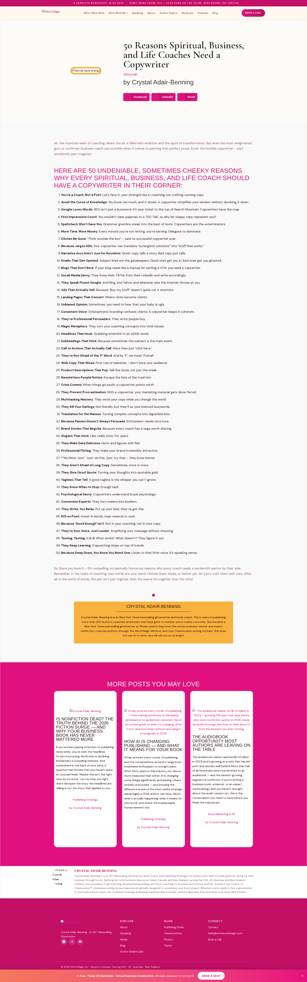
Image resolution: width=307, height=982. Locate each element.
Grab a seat (211, 976)
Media (123, 939)
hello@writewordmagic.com (225, 933)
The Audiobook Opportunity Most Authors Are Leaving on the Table (221, 742)
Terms (168, 945)
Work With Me (118, 13)
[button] (136, 97)
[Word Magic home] (51, 13)
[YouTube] (80, 942)
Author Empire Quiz (132, 951)
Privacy (168, 939)
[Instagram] (64, 942)
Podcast (203, 13)
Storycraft (130, 74)
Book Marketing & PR (221, 814)
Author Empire (168, 13)
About (151, 13)
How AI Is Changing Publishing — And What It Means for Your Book (153, 745)
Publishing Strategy (85, 800)
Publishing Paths (174, 927)
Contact (213, 927)
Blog (215, 13)
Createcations (173, 933)
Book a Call (253, 12)
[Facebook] (72, 942)
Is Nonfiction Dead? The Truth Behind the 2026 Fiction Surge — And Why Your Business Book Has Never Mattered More (85, 729)
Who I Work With (94, 13)
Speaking (137, 13)
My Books (187, 13)
